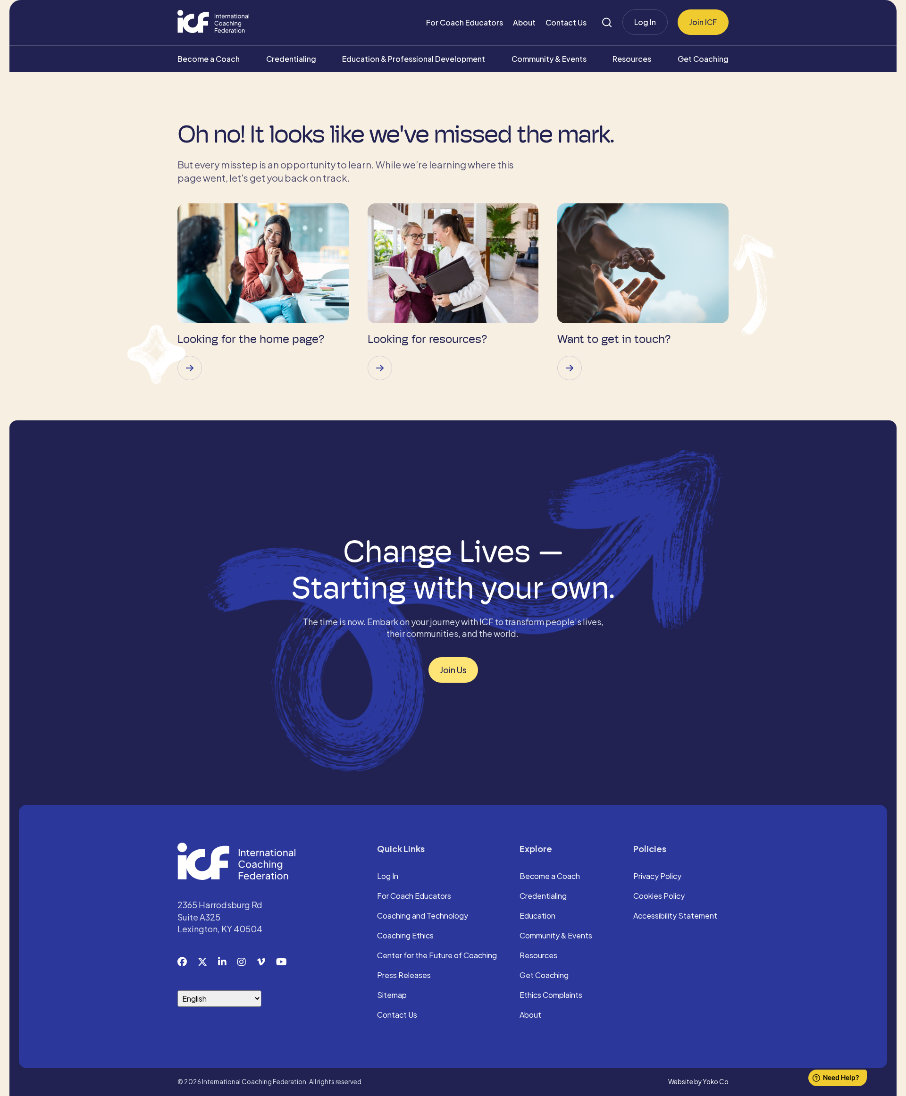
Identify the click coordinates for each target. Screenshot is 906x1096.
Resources (631, 59)
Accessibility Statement (675, 916)
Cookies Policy (659, 896)
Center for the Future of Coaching (437, 956)
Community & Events (549, 59)
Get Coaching (703, 59)
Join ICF (703, 22)
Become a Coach (208, 59)
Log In (645, 22)
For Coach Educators (464, 22)
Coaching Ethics (405, 936)
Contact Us (566, 22)
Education (537, 916)
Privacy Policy (657, 876)
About (524, 22)
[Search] (606, 22)
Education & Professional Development (413, 59)
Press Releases (404, 975)
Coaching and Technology (422, 916)
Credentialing (291, 59)
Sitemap (392, 995)
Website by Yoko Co (698, 1082)
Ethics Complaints (551, 995)
